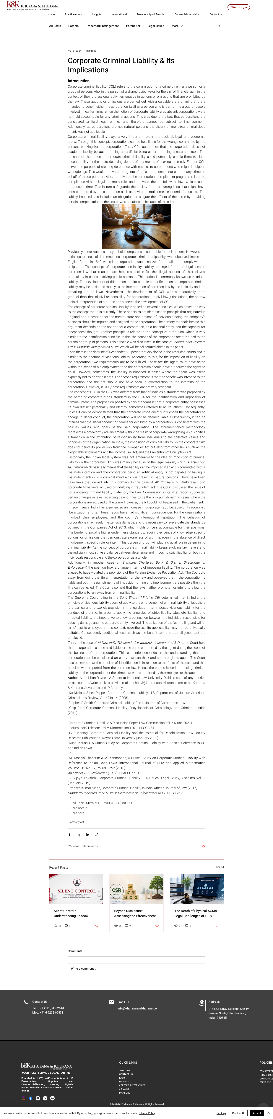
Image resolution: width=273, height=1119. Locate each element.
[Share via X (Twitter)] (78, 834)
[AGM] (197, 889)
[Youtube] (38, 1098)
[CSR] (136, 889)
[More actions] (203, 50)
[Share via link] (97, 834)
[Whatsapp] (45, 1098)
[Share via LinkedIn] (88, 834)
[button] (219, 26)
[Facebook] (30, 1098)
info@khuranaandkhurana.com (138, 1008)
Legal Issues (155, 26)
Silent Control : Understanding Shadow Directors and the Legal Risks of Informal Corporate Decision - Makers (75, 913)
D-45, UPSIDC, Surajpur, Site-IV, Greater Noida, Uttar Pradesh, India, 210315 (229, 1013)
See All (220, 867)
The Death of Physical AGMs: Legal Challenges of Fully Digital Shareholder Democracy (196, 913)
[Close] (268, 1113)
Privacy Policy (147, 1113)
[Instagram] (23, 1098)
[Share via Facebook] (69, 834)
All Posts (55, 26)
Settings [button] (221, 1113)
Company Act (76, 822)
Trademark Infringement (102, 26)
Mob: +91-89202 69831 (47, 1012)
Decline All (238, 1113)
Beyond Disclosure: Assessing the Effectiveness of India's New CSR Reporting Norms (135, 913)
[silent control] (76, 889)
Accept (257, 1113)
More (175, 26)
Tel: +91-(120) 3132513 (48, 1008)
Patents (73, 26)
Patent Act (133, 26)
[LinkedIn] (52, 1098)
